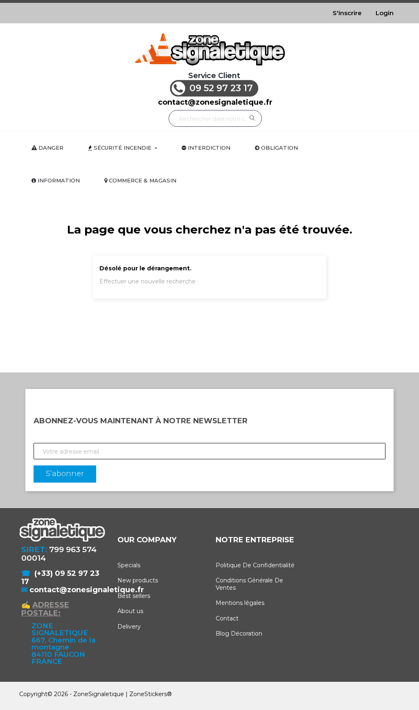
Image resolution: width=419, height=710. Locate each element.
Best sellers (133, 596)
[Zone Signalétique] (209, 49)
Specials (128, 565)
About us (130, 611)
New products (137, 580)
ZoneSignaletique (98, 694)
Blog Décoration (239, 633)
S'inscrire (347, 13)
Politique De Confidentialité (255, 565)
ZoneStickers (148, 694)
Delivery (129, 626)
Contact (227, 618)
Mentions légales (240, 603)
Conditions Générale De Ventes (249, 584)
